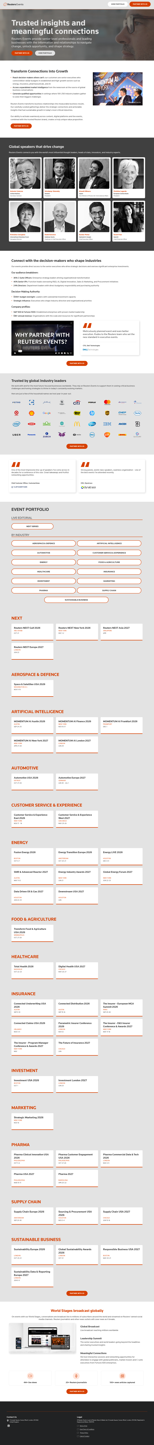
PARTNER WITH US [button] (140, 4)
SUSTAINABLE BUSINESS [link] (76, 600)
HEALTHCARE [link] (43, 572)
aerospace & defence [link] (43, 543)
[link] (32, 632)
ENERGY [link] (43, 562)
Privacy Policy (84, 1432)
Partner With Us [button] (21, 126)
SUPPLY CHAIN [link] (109, 590)
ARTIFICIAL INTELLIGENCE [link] (109, 543)
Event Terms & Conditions (87, 1429)
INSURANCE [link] (109, 572)
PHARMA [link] (43, 590)
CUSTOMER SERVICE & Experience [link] (109, 553)
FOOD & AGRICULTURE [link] (109, 562)
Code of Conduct (84, 1436)
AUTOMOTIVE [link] (43, 553)
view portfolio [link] (117, 4)
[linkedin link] (9, 1425)
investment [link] (43, 581)
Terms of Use (83, 1426)
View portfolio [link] (45, 53)
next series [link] (32, 526)
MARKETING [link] (109, 581)
